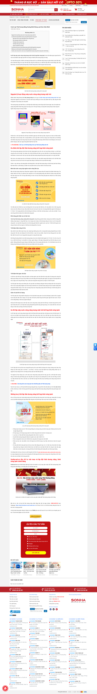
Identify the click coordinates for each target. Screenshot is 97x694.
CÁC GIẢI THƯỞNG (45, 14)
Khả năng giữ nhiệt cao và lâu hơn (20, 40)
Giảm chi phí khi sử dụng (18, 45)
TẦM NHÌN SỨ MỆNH (70, 14)
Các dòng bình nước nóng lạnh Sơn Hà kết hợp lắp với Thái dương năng (33, 383)
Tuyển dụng (77, 5)
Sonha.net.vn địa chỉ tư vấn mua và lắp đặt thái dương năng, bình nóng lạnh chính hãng (30, 50)
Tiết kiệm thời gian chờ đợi (18, 43)
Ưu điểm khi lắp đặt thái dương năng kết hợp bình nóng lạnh (24, 36)
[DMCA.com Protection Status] (19, 615)
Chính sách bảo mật (33, 603)
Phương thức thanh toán (15, 608)
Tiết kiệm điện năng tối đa (18, 42)
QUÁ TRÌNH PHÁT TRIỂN (57, 14)
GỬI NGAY (84, 22)
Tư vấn (32, 20)
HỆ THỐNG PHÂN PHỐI (32, 14)
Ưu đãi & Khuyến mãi (54, 20)
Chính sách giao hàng (34, 599)
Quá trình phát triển (14, 601)
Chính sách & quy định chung (35, 605)
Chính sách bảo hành (33, 596)
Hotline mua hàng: (56, 596)
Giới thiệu (85, 5)
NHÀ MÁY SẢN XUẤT (82, 14)
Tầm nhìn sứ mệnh (14, 599)
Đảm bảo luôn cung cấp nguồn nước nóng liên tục (23, 38)
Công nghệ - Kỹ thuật (41, 20)
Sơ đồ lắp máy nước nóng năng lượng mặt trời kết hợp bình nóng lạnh (26, 47)
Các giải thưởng (13, 603)
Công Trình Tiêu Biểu (22, 20)
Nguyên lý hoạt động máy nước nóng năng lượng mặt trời (24, 35)
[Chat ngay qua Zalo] (95, 348)
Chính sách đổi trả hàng (34, 601)
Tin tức (71, 5)
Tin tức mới (13, 20)
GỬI (45, 611)
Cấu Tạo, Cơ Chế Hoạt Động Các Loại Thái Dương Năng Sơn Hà (33, 144)
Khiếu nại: (54, 601)
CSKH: (54, 599)
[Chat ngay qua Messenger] (95, 345)
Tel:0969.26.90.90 (13, 626)
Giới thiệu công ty (13, 596)
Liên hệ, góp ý (13, 605)
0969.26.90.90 (54, 503)
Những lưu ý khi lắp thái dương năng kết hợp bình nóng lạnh (24, 49)
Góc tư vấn (64, 5)
